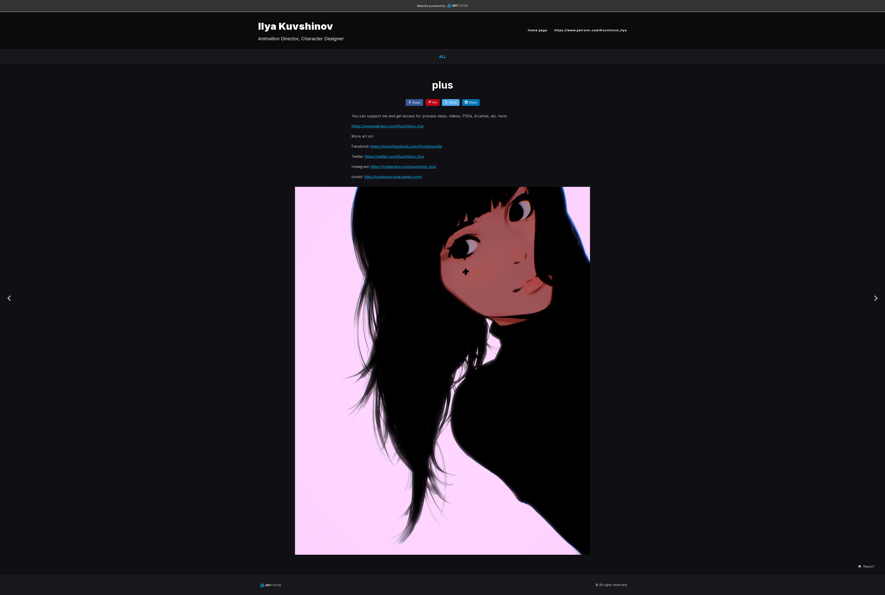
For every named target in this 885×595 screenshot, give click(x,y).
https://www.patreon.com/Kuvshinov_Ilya (590, 30)
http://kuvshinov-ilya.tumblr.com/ (393, 176)
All (442, 56)
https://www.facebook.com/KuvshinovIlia (406, 146)
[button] (866, 566)
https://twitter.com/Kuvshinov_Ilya (394, 156)
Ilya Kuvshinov (295, 26)
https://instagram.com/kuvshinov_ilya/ (403, 166)
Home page (537, 30)
